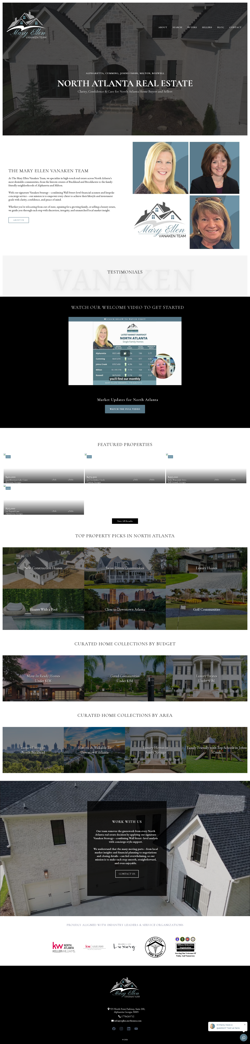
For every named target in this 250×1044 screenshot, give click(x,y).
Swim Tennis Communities (125, 568)
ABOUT (162, 27)
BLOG (220, 27)
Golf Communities (206, 609)
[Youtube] (136, 1028)
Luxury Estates (206, 676)
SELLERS (207, 27)
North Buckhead (33, 752)
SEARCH (177, 27)
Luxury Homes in (155, 747)
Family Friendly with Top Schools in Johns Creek (217, 750)
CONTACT (235, 27)
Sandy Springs (156, 752)
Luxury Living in (33, 747)
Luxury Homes (206, 568)
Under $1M (43, 680)
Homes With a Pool (43, 609)
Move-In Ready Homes (43, 676)
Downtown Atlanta (94, 752)
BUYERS (192, 27)
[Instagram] (121, 1028)
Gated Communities (125, 676)
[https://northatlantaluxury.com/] (27, 27)
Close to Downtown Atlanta (125, 609)
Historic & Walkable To (94, 747)
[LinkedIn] (128, 1028)
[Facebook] (114, 1028)
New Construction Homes (43, 568)
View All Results (125, 521)
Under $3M (206, 680)
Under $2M (125, 680)
